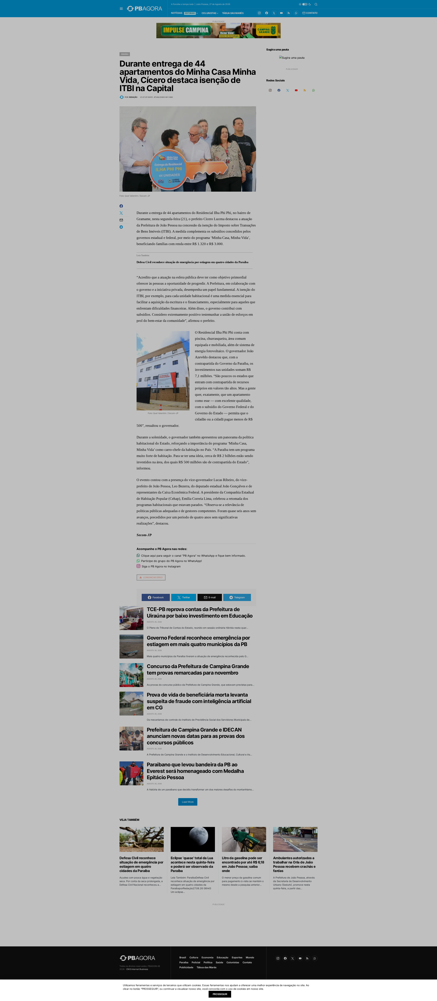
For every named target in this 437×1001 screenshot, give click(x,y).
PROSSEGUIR (220, 994)
